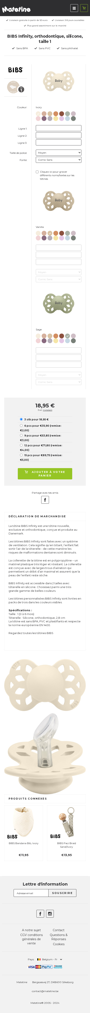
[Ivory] (38, 112)
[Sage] (67, 112)
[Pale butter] (56, 117)
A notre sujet (31, 930)
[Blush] (44, 112)
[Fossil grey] (50, 117)
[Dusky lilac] (73, 112)
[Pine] (73, 117)
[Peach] (56, 112)
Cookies (58, 944)
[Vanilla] (50, 112)
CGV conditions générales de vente (31, 939)
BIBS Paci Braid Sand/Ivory (66, 845)
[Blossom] (38, 117)
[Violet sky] (61, 117)
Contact (58, 930)
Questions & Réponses (59, 937)
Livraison (47, 410)
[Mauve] (44, 117)
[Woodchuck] (61, 112)
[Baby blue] (67, 117)
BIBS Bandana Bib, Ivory (24, 843)
